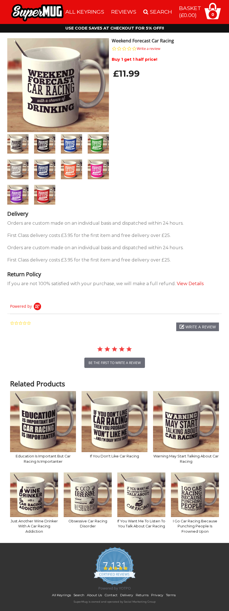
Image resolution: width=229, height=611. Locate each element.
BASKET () (190, 11)
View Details (190, 283)
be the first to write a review (115, 362)
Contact (111, 595)
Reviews (123, 11)
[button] (197, 327)
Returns (142, 595)
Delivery (126, 595)
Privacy (157, 595)
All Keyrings (84, 11)
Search (78, 595)
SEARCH (160, 11)
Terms (171, 595)
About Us (94, 595)
